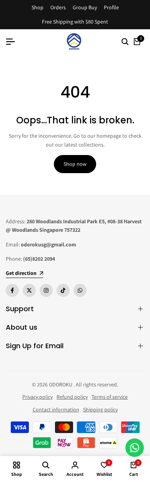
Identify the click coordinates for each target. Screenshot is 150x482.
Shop (37, 7)
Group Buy (85, 7)
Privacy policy (37, 396)
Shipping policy (100, 409)
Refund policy (72, 396)
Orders (58, 7)
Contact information (56, 409)
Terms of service (110, 396)
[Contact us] (134, 447)
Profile (111, 7)
